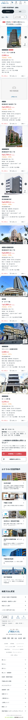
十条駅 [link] (3, 625)
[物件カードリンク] (14, 50)
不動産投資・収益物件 (7, 623)
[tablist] (14, 11)
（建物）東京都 (18, 623)
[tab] (8, 11)
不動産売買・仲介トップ (7, 621)
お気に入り (15, 76)
